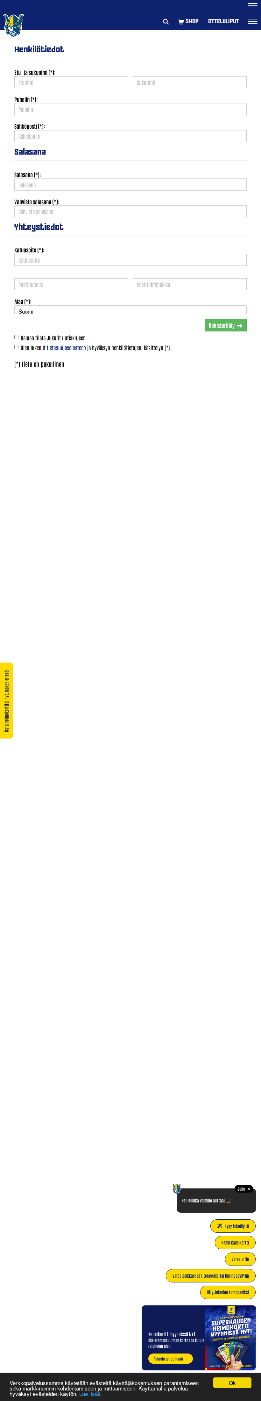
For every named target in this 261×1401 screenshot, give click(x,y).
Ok (232, 1383)
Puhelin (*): (26, 99)
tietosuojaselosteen (66, 347)
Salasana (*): (27, 174)
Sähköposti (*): (29, 125)
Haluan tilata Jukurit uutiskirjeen (53, 337)
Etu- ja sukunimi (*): (35, 72)
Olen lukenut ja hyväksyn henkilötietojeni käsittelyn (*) (95, 347)
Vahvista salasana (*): (37, 201)
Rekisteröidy (222, 325)
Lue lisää (90, 1393)
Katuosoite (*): (29, 249)
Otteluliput (223, 21)
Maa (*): (23, 301)
